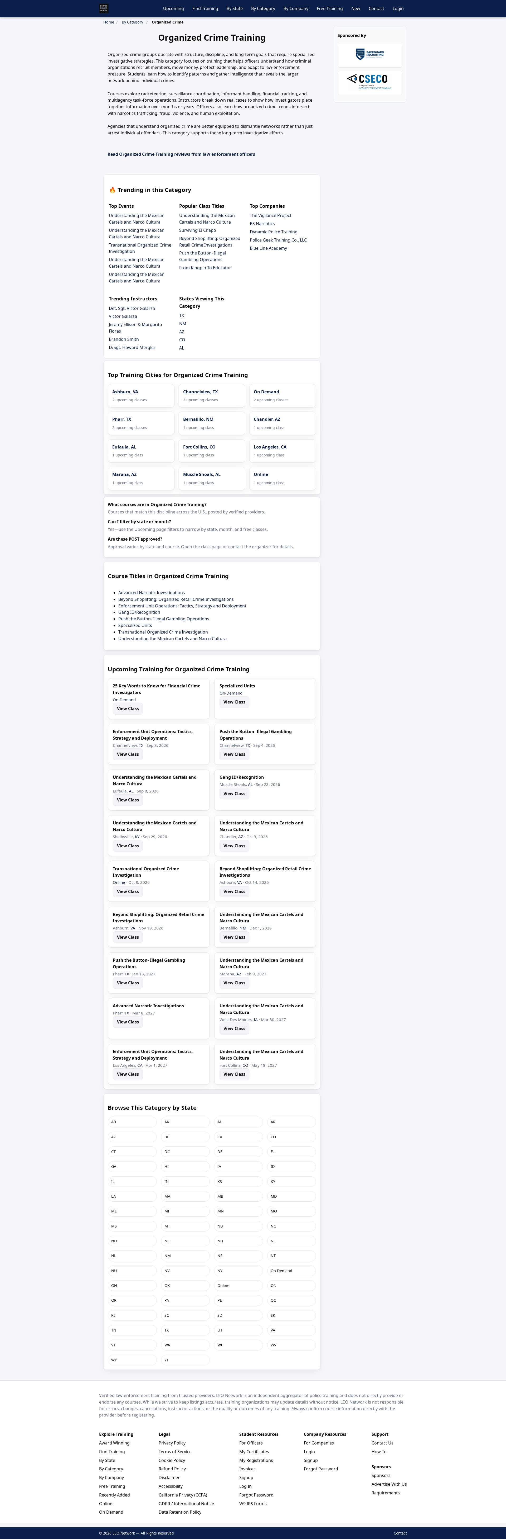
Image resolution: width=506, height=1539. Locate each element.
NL (113, 1255)
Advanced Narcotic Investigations (151, 593)
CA (140, 1065)
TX (181, 315)
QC (273, 1300)
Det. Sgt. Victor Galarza (132, 308)
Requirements (386, 1493)
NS (219, 1255)
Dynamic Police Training (274, 232)
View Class (128, 708)
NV (167, 1270)
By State (235, 8)
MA (167, 1196)
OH (114, 1285)
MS (114, 1226)
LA (113, 1196)
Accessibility (171, 1486)
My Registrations (256, 1460)
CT (113, 1151)
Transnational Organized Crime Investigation (163, 632)
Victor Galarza (123, 316)
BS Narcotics (262, 223)
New (355, 8)
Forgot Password (256, 1495)
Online (119, 882)
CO (182, 340)
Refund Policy (172, 1469)
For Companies (319, 1443)
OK (167, 1285)
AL (181, 348)
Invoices (247, 1469)
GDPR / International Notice (186, 1504)
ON (273, 1285)
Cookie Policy (172, 1460)
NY (219, 1270)
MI (166, 1211)
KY (137, 836)
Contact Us (382, 1443)
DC (167, 1151)
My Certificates (254, 1452)
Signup (246, 1477)
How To (379, 1452)
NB (220, 1226)
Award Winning (114, 1443)
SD (219, 1315)
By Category (263, 8)
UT (219, 1330)
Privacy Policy (172, 1443)
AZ (181, 332)
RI (113, 1315)
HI (166, 1166)
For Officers (251, 1443)
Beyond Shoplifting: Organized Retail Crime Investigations (176, 599)
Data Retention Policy (180, 1512)
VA (239, 882)
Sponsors (381, 1475)
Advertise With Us (389, 1484)
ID (273, 1166)
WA (167, 1344)
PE (219, 1300)
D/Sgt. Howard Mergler (132, 347)
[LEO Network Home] (104, 8)
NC (273, 1226)
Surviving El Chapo (197, 230)
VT (113, 1344)
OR (113, 1300)
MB (220, 1196)
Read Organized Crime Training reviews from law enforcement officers (181, 154)
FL (273, 1151)
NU (114, 1270)
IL (113, 1181)
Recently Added (114, 1495)
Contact (376, 8)
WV (273, 1344)
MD (274, 1196)
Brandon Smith (124, 339)
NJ (273, 1240)
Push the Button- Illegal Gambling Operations (163, 619)
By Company (296, 8)
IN (166, 1181)
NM (182, 324)
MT (167, 1226)
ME (114, 1211)
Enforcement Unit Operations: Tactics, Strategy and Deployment (182, 606)
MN (220, 1211)
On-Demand (124, 699)
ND (114, 1240)
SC (166, 1315)
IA (256, 1019)
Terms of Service (175, 1452)
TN (113, 1330)
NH (220, 1240)
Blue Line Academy (268, 248)
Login (398, 8)
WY (114, 1359)
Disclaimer (169, 1477)
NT (273, 1255)
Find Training (205, 8)
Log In (245, 1486)
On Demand (281, 1270)
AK (166, 1121)
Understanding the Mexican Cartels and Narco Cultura (172, 638)
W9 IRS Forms (253, 1504)
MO (274, 1211)
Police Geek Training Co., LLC (278, 240)
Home (108, 22)
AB (113, 1121)
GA (113, 1166)
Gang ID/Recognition (139, 612)
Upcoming (173, 8)
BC (166, 1136)
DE (219, 1151)
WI (219, 1344)
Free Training (330, 8)
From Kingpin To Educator (205, 268)
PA (166, 1300)
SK (273, 1315)
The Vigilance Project (270, 215)
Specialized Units (135, 625)
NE (166, 1240)
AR (273, 1121)
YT (166, 1359)
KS (219, 1181)
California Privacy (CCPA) (183, 1495)
